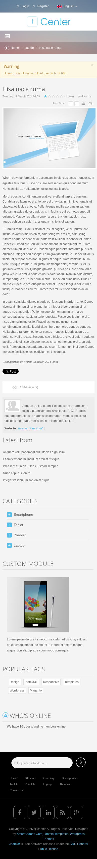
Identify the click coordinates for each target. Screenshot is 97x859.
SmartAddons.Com (29, 834)
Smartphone (69, 778)
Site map (30, 778)
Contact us (16, 790)
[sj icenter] (48, 21)
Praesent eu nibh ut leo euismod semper (30, 466)
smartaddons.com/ (30, 428)
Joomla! (14, 844)
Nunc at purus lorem (16, 473)
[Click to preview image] (49, 138)
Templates (72, 682)
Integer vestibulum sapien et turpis (26, 480)
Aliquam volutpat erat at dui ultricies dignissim (34, 452)
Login (25, 6)
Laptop (29, 48)
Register (43, 6)
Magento (36, 690)
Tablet (13, 784)
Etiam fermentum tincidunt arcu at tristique (31, 459)
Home (15, 48)
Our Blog (48, 778)
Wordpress (17, 690)
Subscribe (81, 762)
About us (64, 784)
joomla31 (31, 682)
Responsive (51, 682)
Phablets (30, 784)
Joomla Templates (56, 834)
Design (14, 682)
